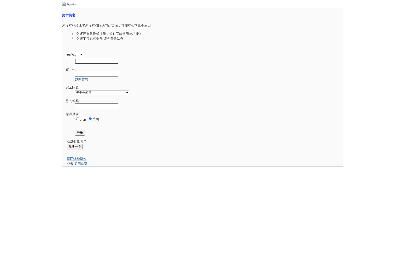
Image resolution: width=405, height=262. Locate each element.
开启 (83, 119)
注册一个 (75, 146)
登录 (80, 132)
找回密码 (81, 79)
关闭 (95, 119)
